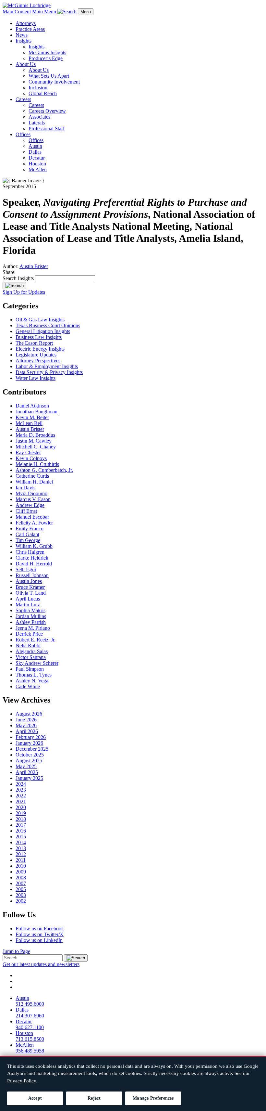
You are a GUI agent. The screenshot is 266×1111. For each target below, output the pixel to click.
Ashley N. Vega (32, 680)
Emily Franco (29, 528)
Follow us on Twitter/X (40, 934)
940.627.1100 (30, 1027)
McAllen (38, 169)
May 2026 (26, 725)
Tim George (28, 540)
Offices (23, 134)
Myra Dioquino (31, 493)
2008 (21, 877)
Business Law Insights (39, 337)
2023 (21, 790)
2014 (21, 842)
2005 (21, 889)
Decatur (37, 158)
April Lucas (28, 598)
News (22, 35)
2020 (21, 807)
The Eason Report (34, 343)
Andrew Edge (30, 505)
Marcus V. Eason (33, 499)
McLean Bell (29, 423)
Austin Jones (29, 581)
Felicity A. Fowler (34, 522)
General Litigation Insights (43, 331)
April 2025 (27, 772)
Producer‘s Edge (46, 58)
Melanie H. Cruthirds (37, 464)
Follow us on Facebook (40, 928)
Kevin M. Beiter (32, 417)
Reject (94, 1098)
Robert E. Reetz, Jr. (35, 639)
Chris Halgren (30, 552)
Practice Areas (30, 29)
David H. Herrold (34, 563)
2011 (21, 860)
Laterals (37, 122)
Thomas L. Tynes (34, 675)
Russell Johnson (32, 575)
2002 (21, 901)
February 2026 (31, 737)
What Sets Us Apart (49, 76)
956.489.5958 (30, 1050)
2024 (21, 784)
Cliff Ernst (26, 511)
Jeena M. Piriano (33, 628)
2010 (21, 866)
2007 (21, 883)
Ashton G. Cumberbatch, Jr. (44, 470)
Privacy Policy (21, 1080)
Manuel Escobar (32, 517)
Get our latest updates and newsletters (41, 964)
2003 (21, 895)
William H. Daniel (34, 481)
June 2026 (26, 719)
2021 (21, 801)
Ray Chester (28, 452)
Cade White (28, 686)
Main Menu (44, 11)
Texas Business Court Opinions (48, 325)
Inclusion (38, 87)
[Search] (14, 285)
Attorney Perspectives (38, 360)
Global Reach (43, 93)
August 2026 (29, 714)
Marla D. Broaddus (35, 435)
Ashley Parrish (31, 622)
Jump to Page (16, 951)
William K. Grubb (34, 546)
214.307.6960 (30, 1015)
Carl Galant (27, 534)
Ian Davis (25, 487)
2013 (21, 848)
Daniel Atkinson (32, 405)
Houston (37, 163)
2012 (21, 854)
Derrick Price (29, 634)
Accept (35, 1098)
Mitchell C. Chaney (36, 446)
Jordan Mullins (31, 616)
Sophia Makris (30, 610)
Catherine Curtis (32, 476)
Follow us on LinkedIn (39, 940)
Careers (23, 99)
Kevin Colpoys (31, 458)
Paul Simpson (30, 669)
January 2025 (29, 778)
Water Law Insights (35, 378)
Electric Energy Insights (40, 349)
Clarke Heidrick (32, 558)
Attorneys (26, 23)
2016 (21, 830)
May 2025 (26, 766)
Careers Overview (47, 111)
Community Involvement (54, 81)
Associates (39, 117)
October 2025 (30, 754)
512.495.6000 (30, 1004)
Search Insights (18, 278)
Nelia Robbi (28, 645)
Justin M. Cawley (34, 441)
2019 (21, 813)
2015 (21, 836)
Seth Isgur (26, 569)
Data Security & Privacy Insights (49, 372)
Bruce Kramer (30, 587)
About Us (26, 64)
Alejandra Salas (32, 651)
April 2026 (27, 731)
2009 (21, 871)
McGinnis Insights (47, 52)
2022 (21, 795)
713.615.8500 (30, 1039)
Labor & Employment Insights (47, 366)
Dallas (35, 152)
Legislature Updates (36, 354)
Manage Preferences (153, 1098)
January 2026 (29, 743)
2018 (21, 819)
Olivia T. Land (31, 593)
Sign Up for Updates (24, 292)
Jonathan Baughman (36, 411)
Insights (23, 41)
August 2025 (29, 760)
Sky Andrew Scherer (37, 663)
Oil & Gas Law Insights (40, 319)
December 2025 (32, 749)
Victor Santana (31, 657)
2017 (21, 825)
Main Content (17, 11)
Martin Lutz (28, 604)
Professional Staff (47, 128)
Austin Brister (33, 266)
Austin (35, 146)
